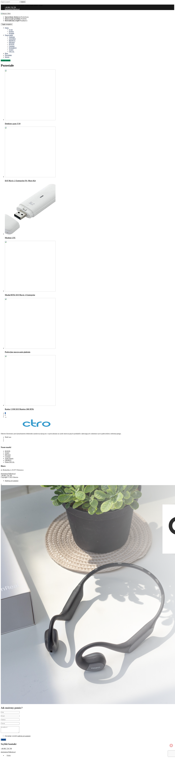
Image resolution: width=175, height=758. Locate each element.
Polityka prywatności (11, 481)
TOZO (11, 50)
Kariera (11, 31)
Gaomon (11, 46)
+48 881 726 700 (10, 7)
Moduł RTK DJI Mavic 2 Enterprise (20, 295)
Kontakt (11, 33)
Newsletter (8, 55)
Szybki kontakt (5, 60)
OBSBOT (8, 460)
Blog (6, 53)
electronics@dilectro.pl (12, 9)
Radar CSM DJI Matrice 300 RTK (19, 409)
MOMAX (12, 40)
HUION (11, 44)
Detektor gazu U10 (12, 124)
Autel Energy (9, 458)
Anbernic (12, 37)
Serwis (7, 57)
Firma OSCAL (9, 462)
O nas (11, 30)
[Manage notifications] (171, 745)
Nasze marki (9, 35)
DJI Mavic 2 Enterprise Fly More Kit (20, 181)
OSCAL (11, 51)
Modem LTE (10, 238)
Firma (7, 28)
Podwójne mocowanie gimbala (17, 352)
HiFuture (12, 42)
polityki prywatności (23, 736)
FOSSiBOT (13, 48)
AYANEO (12, 39)
